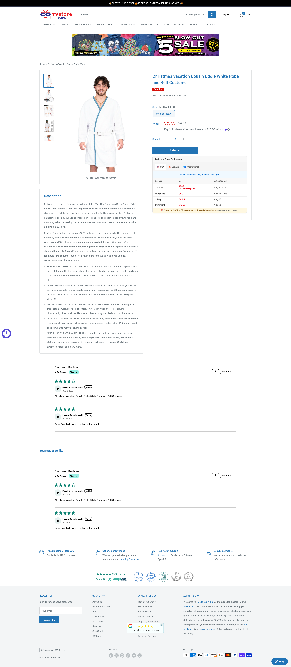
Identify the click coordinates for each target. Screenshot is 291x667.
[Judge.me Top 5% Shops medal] (176, 577)
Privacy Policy (145, 606)
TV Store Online (204, 601)
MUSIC (177, 24)
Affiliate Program (101, 606)
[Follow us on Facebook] (111, 655)
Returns (96, 626)
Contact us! (164, 555)
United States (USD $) (50, 650)
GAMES (193, 24)
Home (42, 64)
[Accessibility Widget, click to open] (6, 333)
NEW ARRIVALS (83, 24)
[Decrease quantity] (167, 139)
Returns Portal (145, 616)
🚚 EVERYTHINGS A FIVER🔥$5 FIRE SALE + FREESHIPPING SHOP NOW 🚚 (145, 3)
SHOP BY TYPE (104, 24)
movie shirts (190, 606)
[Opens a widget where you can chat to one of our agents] (279, 661)
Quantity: (157, 138)
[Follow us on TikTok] (139, 655)
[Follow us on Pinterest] (128, 655)
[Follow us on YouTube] (134, 655)
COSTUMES (45, 24)
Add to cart (175, 150)
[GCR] (130, 626)
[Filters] (215, 371)
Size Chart (97, 631)
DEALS (209, 24)
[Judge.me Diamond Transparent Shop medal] (138, 577)
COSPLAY (65, 24)
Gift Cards (97, 621)
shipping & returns (129, 559)
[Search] (212, 14)
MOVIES (144, 24)
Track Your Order (147, 601)
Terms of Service (147, 636)
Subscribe (49, 619)
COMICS (161, 24)
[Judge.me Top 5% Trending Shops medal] (189, 577)
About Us (97, 601)
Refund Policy (145, 611)
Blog (94, 611)
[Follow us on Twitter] (116, 655)
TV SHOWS (126, 24)
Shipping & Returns (148, 621)
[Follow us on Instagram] (122, 655)
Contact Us (98, 616)
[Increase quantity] (183, 139)
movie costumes (208, 628)
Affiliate (96, 636)
